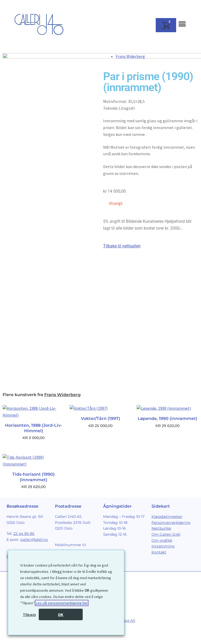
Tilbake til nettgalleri (122, 245)
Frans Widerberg (130, 56)
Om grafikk (162, 540)
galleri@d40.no (34, 539)
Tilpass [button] (29, 614)
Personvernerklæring (171, 522)
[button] (182, 24)
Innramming (163, 546)
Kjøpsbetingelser (167, 516)
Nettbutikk (161, 528)
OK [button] (60, 614)
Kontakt (159, 552)
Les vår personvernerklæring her (62, 603)
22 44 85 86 (24, 533)
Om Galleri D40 (166, 534)
